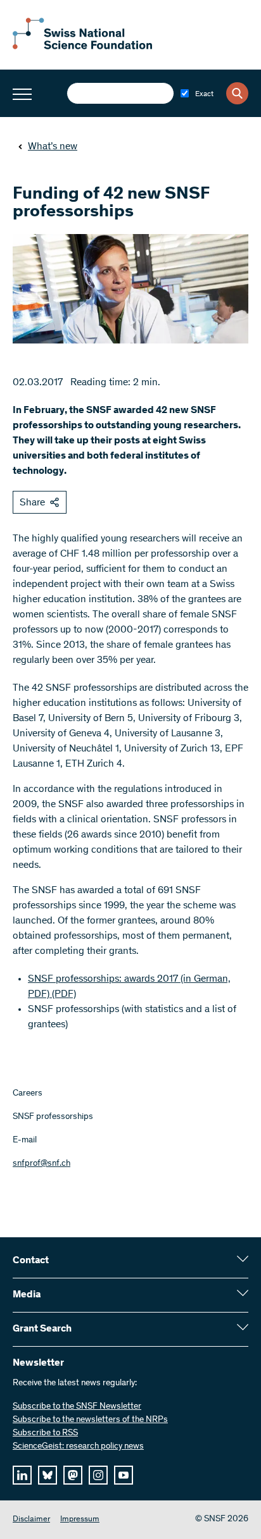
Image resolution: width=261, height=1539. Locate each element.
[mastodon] (72, 1475)
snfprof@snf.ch (41, 1163)
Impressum (79, 1520)
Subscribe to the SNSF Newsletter (77, 1406)
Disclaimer (31, 1520)
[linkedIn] (22, 1475)
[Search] (237, 93)
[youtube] (123, 1475)
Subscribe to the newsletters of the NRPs (90, 1420)
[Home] (82, 47)
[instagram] (98, 1475)
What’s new (52, 147)
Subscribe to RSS (45, 1433)
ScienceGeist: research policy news (78, 1446)
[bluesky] (47, 1475)
